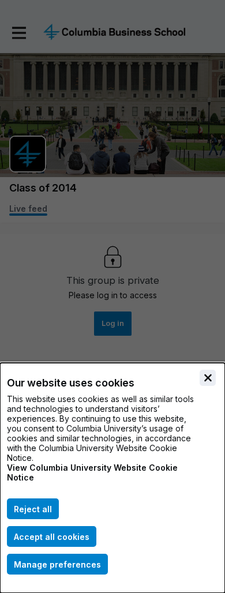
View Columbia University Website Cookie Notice (92, 472)
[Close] (208, 378)
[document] (112, 478)
